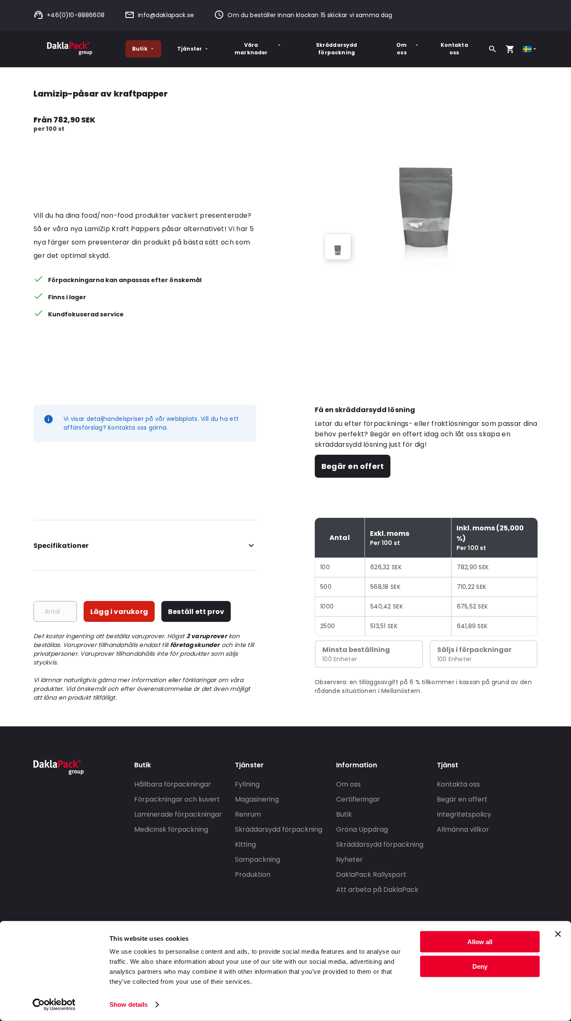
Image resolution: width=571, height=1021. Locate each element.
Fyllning (247, 784)
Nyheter (349, 859)
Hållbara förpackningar (172, 784)
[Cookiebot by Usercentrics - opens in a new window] (54, 1004)
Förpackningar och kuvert (177, 799)
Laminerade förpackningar (178, 814)
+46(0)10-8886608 (76, 15)
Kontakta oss (454, 48)
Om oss (401, 48)
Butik (140, 48)
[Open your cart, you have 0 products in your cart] (510, 48)
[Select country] (530, 49)
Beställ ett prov (196, 611)
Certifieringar (358, 799)
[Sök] (492, 48)
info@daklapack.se (166, 15)
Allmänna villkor (463, 829)
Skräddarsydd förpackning (336, 48)
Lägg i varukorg (119, 611)
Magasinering (257, 799)
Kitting (245, 844)
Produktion (252, 874)
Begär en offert (352, 466)
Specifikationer (61, 545)
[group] (337, 246)
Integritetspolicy (464, 814)
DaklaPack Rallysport (371, 874)
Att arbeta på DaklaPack (377, 889)
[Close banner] (558, 934)
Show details (129, 1004)
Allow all (479, 941)
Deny (479, 966)
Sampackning (257, 859)
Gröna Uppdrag (362, 829)
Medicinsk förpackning (171, 829)
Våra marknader (251, 48)
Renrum (248, 814)
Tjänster (189, 48)
